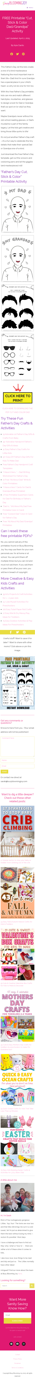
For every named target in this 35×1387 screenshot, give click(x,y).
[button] (12, 54)
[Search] (32, 1285)
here (20, 1274)
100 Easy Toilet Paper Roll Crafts (17, 609)
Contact (17, 1354)
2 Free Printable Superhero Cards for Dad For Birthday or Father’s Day (18, 499)
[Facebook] (17, 1344)
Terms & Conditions (18, 1367)
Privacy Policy (17, 1359)
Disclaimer (17, 1363)
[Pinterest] (11, 1344)
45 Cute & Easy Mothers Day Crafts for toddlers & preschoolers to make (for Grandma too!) (16, 1047)
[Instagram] (23, 1344)
